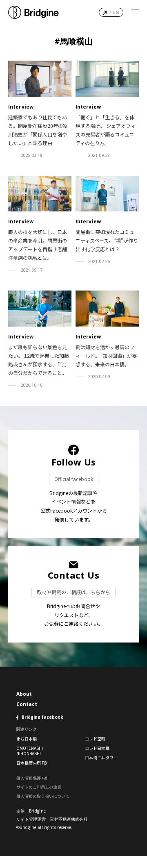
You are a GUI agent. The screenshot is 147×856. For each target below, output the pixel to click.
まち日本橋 (26, 739)
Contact (26, 704)
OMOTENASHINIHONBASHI (29, 750)
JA (105, 12)
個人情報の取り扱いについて (42, 796)
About (24, 693)
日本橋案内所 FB (31, 763)
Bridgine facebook (42, 717)
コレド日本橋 (97, 748)
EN (116, 12)
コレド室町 (95, 739)
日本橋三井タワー (101, 757)
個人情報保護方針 (32, 778)
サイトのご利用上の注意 (38, 787)
